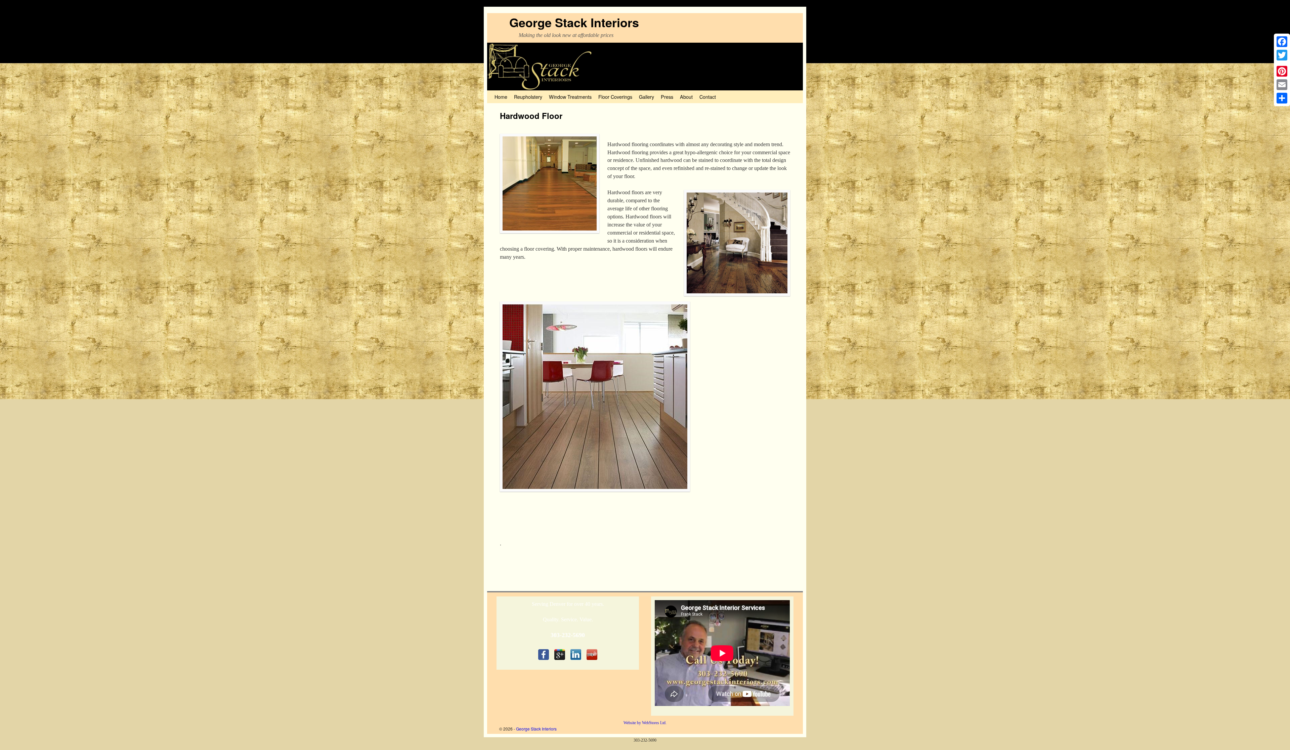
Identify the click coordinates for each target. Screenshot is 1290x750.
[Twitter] (1282, 55)
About (686, 96)
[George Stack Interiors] (645, 66)
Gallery (646, 96)
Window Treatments (570, 96)
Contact (707, 96)
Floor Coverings (615, 96)
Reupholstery (528, 96)
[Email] (1282, 84)
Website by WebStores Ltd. (645, 722)
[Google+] (1282, 63)
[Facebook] (1282, 41)
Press (667, 96)
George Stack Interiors (574, 22)
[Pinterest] (1282, 71)
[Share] (1282, 98)
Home (500, 96)
